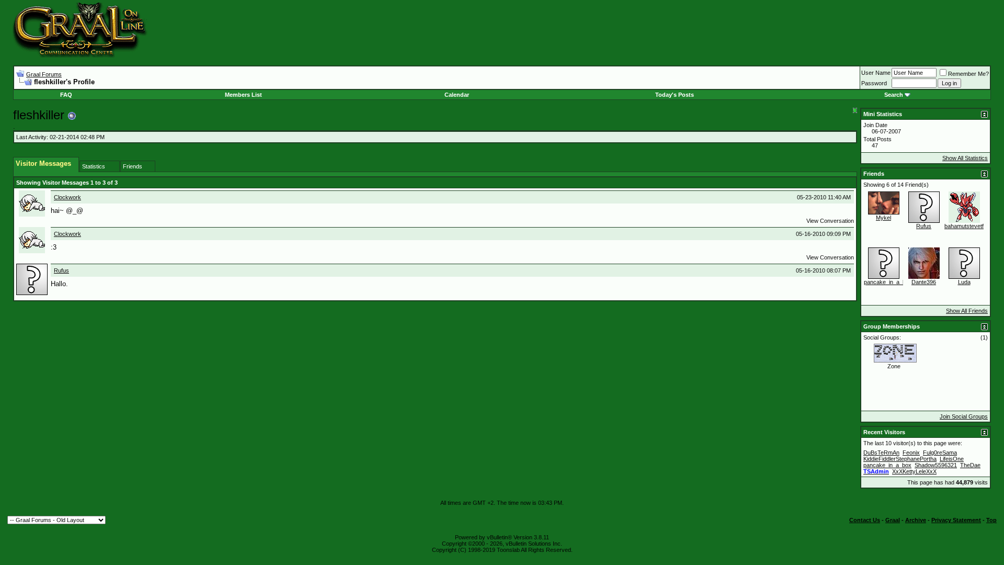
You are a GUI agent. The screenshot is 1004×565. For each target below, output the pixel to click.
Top (991, 520)
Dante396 (923, 282)
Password (874, 83)
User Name (876, 73)
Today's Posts (674, 95)
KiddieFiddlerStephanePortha (900, 459)
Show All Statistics (965, 158)
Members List (243, 95)
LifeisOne (952, 459)
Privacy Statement (956, 520)
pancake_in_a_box (888, 282)
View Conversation (830, 221)
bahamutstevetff (964, 226)
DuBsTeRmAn (881, 452)
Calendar (456, 95)
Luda (964, 282)
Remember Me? (968, 74)
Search (893, 95)
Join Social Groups (964, 416)
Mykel (883, 217)
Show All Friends (967, 311)
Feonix (911, 452)
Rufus (61, 270)
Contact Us (864, 520)
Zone (893, 366)
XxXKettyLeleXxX (914, 471)
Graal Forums (44, 74)
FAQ (66, 95)
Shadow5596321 (936, 465)
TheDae (970, 465)
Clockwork (67, 197)
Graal (892, 520)
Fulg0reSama (940, 452)
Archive (915, 520)
